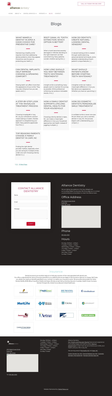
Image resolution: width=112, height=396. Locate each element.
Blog (51, 13)
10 (19, 164)
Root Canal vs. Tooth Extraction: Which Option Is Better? (56, 39)
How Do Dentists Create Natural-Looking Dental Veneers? (81, 40)
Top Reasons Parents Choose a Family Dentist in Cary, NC (28, 135)
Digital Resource (63, 389)
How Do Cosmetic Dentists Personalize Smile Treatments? (84, 103)
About (17, 13)
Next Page (24, 164)
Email (16, 202)
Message (17, 209)
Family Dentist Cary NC (75, 353)
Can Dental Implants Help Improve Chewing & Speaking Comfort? (28, 72)
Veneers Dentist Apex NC (91, 355)
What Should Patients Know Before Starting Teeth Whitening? (82, 72)
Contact (58, 13)
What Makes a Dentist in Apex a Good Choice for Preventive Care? (26, 40)
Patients (42, 13)
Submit (30, 224)
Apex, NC (95, 350)
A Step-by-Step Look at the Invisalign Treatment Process (27, 103)
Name (16, 195)
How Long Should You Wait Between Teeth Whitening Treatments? (54, 72)
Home (11, 13)
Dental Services (29, 13)
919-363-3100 (65, 235)
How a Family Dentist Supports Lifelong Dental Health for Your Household (56, 104)
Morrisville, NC (85, 350)
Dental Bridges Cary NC (90, 353)
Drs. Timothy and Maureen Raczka (78, 342)
